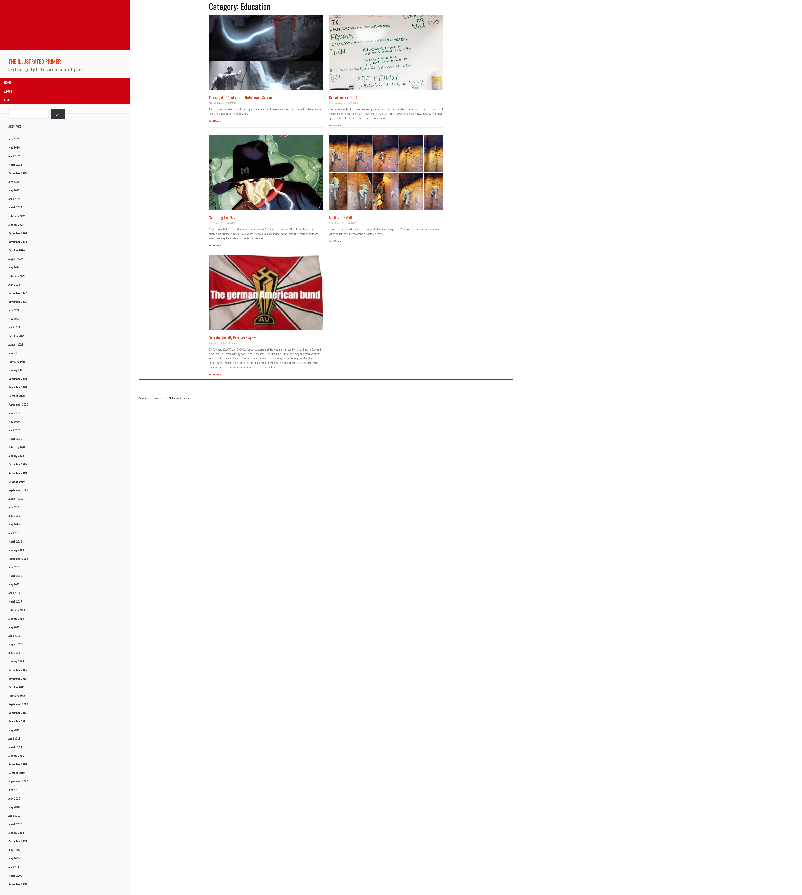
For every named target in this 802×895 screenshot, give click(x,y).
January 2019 (16, 550)
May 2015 (14, 627)
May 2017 (14, 584)
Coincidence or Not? (343, 97)
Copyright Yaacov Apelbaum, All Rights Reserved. (164, 398)
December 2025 (17, 173)
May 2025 (14, 190)
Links (7, 100)
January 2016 (16, 618)
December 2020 (17, 379)
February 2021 (16, 362)
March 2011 (15, 747)
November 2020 (17, 387)
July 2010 (13, 790)
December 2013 (17, 670)
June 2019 (14, 516)
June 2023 (14, 284)
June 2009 (14, 850)
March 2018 (15, 576)
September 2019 (18, 490)
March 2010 (15, 824)
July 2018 (13, 567)
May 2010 (14, 807)
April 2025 (14, 199)
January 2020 (16, 456)
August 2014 (15, 644)
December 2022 (17, 293)
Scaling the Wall (340, 217)
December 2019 (17, 464)
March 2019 (15, 541)
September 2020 (18, 404)
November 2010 (17, 764)
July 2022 (13, 310)
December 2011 (17, 713)
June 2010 (14, 798)
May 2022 (14, 319)
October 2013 (16, 687)
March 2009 (15, 875)
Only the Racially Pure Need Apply (232, 338)
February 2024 (16, 276)
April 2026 (14, 156)
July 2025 (13, 182)
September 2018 (18, 559)
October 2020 (16, 396)
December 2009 (17, 841)
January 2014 (16, 661)
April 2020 (14, 430)
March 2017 (15, 601)
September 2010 (18, 781)
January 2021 (16, 370)
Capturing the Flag (222, 217)
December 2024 (17, 233)
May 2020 (14, 421)
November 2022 (17, 302)
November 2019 (17, 473)
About (8, 91)
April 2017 (14, 593)
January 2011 (16, 756)
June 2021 (14, 353)
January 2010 (16, 833)
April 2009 (14, 867)
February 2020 (16, 447)
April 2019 (14, 533)
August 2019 (15, 499)
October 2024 (16, 250)
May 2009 (14, 858)
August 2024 (15, 259)
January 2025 (16, 224)
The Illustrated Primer (34, 61)
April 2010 (14, 815)
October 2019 (16, 481)
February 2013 (16, 696)
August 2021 (15, 344)
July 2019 (13, 507)
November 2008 (17, 884)
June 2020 (14, 413)
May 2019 (14, 524)
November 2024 (17, 242)
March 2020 (15, 439)
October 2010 (16, 773)
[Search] (58, 114)
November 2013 (17, 678)
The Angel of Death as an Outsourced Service (241, 97)
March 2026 (15, 165)
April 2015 (14, 636)
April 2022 (14, 327)
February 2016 (16, 610)
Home (7, 83)
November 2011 (17, 721)
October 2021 (16, 336)
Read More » (215, 120)
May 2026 (14, 147)
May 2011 (14, 730)
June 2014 (14, 653)
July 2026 (13, 139)
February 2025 (16, 216)
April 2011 (14, 738)
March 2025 (15, 207)
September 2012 (18, 704)
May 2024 (14, 267)
